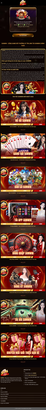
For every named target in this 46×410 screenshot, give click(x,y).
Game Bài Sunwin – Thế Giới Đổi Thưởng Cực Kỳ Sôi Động (23, 159)
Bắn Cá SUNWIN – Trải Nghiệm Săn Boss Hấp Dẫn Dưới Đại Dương (23, 193)
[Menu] (1, 2)
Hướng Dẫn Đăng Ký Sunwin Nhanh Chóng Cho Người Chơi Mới (23, 292)
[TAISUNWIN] (23, 3)
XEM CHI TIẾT (23, 129)
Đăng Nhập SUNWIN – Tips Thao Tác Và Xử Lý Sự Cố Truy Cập (23, 259)
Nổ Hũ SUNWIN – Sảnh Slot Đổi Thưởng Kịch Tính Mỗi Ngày (23, 126)
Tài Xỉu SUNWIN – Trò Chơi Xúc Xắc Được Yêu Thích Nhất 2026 (23, 325)
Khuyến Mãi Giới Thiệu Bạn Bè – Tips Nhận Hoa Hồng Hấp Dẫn (23, 358)
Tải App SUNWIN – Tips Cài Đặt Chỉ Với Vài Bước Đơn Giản (23, 226)
